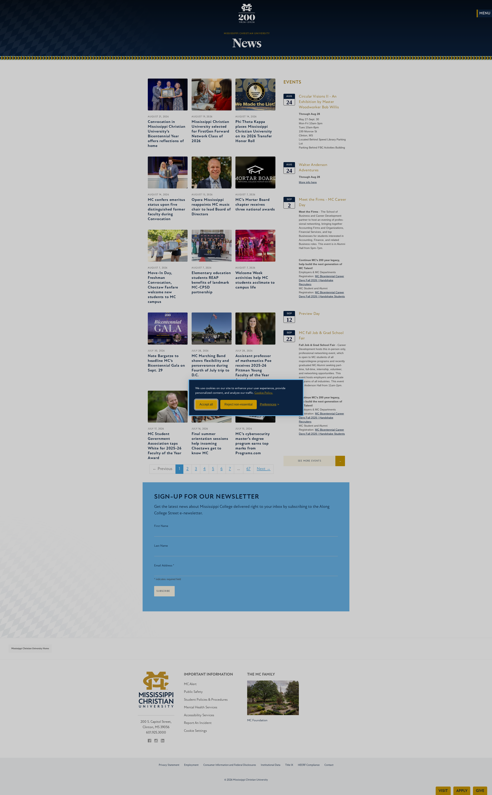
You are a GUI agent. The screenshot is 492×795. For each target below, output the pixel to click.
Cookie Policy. (263, 393)
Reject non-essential (238, 404)
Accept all (206, 404)
